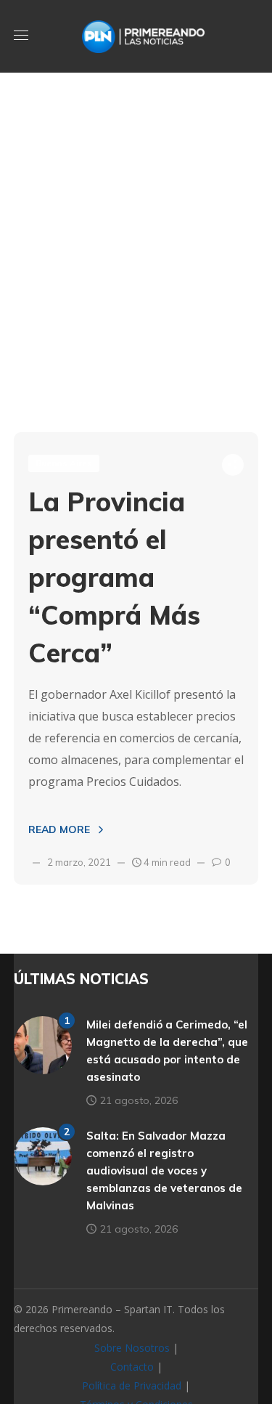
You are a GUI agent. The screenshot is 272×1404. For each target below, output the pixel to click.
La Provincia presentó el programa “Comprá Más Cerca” (114, 577)
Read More (59, 829)
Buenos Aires (64, 463)
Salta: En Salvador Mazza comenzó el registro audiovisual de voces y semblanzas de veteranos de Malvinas (164, 1170)
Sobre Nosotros (132, 1348)
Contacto (132, 1366)
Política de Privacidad (131, 1385)
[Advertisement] (136, 281)
